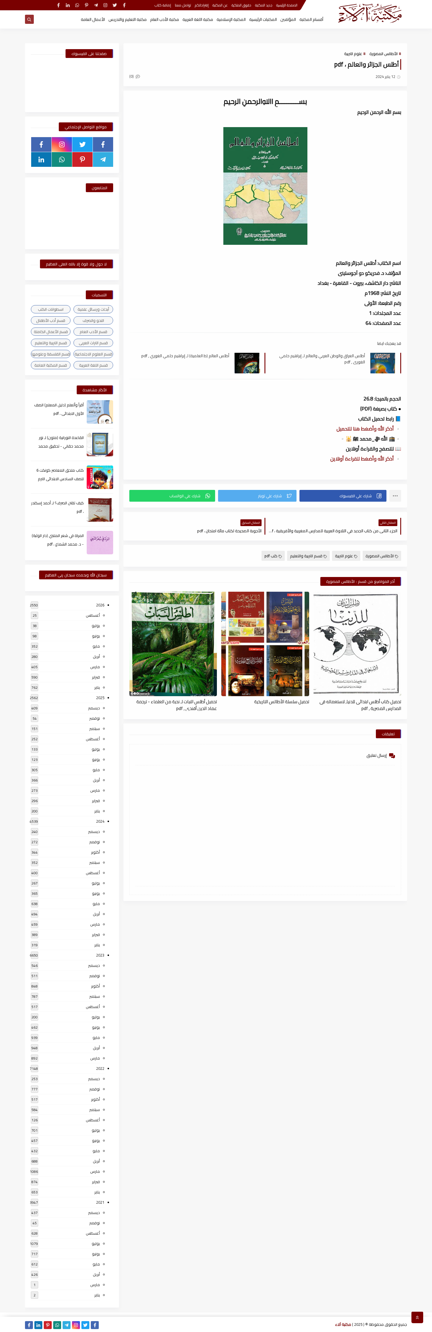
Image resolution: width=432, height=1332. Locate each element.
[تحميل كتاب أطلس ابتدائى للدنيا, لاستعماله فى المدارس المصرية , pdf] (357, 644)
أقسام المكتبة (311, 19)
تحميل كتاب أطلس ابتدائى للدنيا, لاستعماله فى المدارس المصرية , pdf (360, 705)
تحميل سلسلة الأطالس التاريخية (281, 702)
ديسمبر (94, 707)
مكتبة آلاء (343, 1324)
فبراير (96, 677)
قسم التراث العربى (93, 342)
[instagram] (105, 5)
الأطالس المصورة (383, 53)
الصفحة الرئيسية (286, 5)
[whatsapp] (77, 5)
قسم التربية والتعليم (306, 555)
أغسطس (93, 615)
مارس (95, 666)
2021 (100, 1202)
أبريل (96, 656)
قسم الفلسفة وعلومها (51, 353)
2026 (100, 604)
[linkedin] (68, 5)
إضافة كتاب (163, 5)
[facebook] (124, 5)
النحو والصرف (93, 320)
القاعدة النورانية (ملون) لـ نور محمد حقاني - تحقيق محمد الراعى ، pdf (61, 446)
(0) (132, 76)
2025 (100, 697)
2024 (100, 821)
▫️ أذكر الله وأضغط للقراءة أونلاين (365, 458)
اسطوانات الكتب (50, 309)
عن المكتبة (220, 5)
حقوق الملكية (241, 5)
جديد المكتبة (263, 5)
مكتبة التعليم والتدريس (127, 19)
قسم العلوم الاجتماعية (93, 353)
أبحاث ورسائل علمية (93, 309)
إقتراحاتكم (202, 5)
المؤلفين (288, 19)
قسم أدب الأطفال (50, 320)
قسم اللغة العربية (93, 365)
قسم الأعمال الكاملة (51, 331)
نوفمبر (94, 718)
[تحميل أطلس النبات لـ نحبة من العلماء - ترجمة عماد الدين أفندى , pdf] (173, 644)
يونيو (96, 635)
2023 (100, 955)
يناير (97, 687)
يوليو (96, 625)
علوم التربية (353, 53)
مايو (96, 646)
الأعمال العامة (93, 19)
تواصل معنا (183, 5)
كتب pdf (270, 555)
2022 (100, 1068)
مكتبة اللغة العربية (197, 19)
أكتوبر (95, 852)
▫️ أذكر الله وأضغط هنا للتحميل (368, 428)
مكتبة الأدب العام (164, 19)
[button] (342, 496)
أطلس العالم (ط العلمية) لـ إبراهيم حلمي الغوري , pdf (185, 356)
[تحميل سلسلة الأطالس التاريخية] (265, 644)
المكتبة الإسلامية (231, 19)
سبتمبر (94, 728)
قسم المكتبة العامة (50, 365)
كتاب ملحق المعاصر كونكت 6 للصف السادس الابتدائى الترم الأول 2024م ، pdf (60, 479)
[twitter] (115, 5)
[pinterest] (87, 5)
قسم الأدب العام (93, 331)
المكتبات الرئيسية (263, 19)
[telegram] (96, 5)
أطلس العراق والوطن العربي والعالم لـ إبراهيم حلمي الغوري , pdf (322, 359)
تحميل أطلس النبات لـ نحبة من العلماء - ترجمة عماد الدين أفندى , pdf (176, 705)
